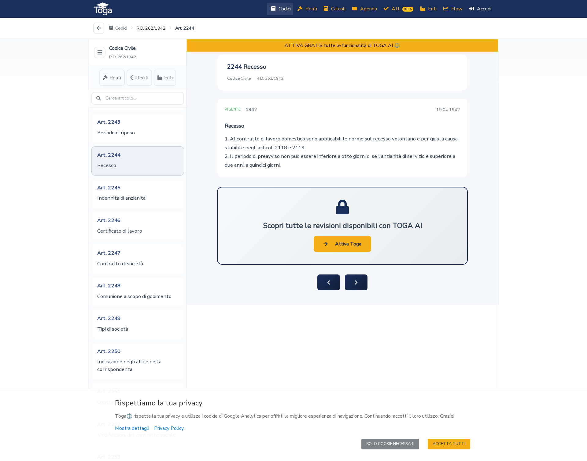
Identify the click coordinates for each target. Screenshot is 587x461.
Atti (401, 8)
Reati (310, 8)
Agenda (368, 8)
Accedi (483, 8)
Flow (456, 8)
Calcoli (337, 8)
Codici (284, 8)
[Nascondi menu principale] (99, 52)
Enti (432, 8)
